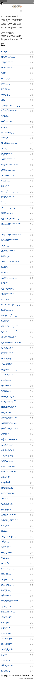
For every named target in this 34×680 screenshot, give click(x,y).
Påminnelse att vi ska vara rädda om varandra (7, 310)
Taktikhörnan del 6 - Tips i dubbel (5, 590)
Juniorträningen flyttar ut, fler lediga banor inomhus (8, 57)
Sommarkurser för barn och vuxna (5, 90)
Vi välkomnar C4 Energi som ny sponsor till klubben (8, 449)
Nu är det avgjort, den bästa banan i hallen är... (7, 601)
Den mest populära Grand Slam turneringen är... (7, 597)
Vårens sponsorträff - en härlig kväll (6, 429)
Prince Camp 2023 (3, 212)
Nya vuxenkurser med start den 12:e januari (7, 395)
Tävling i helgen (3, 255)
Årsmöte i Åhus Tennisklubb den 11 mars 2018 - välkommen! (9, 444)
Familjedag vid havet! (4, 148)
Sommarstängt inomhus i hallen (5, 246)
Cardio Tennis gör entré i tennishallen (6, 390)
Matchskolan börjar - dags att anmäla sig (6, 648)
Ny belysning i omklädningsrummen (5, 384)
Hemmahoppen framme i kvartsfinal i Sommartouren (8, 473)
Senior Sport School (3, 580)
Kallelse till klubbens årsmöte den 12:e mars (7, 500)
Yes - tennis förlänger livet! (4, 357)
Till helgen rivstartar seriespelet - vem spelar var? (7, 314)
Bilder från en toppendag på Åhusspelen (6, 556)
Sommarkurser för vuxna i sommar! (5, 94)
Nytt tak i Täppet (3, 435)
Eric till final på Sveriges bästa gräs (5, 470)
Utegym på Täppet (3, 294)
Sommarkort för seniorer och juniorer (6, 56)
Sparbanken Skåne (3, 180)
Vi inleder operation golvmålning (5, 387)
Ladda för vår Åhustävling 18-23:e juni (6, 567)
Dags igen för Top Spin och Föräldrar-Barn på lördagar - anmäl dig (9, 192)
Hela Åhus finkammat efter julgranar (6, 343)
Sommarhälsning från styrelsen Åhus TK (6, 284)
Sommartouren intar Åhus (4, 321)
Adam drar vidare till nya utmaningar (6, 338)
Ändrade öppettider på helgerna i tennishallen (7, 401)
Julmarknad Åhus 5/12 (4, 268)
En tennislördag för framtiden (5, 240)
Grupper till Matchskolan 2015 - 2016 (6, 639)
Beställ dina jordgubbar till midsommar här (6, 427)
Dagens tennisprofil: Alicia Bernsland (6, 645)
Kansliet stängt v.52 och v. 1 (4, 112)
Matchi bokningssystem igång (5, 670)
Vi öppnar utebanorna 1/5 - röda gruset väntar (7, 333)
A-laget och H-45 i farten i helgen (5, 568)
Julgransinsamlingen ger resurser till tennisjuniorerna (8, 225)
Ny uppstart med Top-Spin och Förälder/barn (7, 121)
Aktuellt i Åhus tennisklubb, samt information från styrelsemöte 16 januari (11, 223)
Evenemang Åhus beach (4, 244)
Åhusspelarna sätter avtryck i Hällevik (6, 467)
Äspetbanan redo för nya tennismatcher (6, 570)
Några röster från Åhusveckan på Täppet (6, 554)
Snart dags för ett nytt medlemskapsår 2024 (7, 182)
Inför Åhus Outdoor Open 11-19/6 (5, 251)
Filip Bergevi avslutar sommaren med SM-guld (7, 319)
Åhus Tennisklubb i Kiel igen (4, 672)
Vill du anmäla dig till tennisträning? (5, 666)
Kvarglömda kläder (3, 541)
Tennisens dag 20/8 (3, 241)
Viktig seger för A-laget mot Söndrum (6, 454)
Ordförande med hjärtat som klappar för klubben (7, 585)
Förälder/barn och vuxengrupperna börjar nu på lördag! (8, 175)
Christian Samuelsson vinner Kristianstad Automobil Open (8, 419)
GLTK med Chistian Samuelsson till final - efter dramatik (8, 514)
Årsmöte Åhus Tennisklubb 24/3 (5, 163)
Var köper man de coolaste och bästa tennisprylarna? (8, 602)
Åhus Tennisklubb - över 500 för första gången (7, 455)
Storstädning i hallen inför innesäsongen (6, 546)
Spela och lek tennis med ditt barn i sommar (7, 288)
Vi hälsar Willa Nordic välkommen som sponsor (7, 535)
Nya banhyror (3, 55)
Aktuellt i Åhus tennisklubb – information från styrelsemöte (9, 278)
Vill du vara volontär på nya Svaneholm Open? (7, 375)
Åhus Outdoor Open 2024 (4, 149)
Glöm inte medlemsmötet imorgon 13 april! (6, 153)
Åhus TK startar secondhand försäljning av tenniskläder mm (9, 292)
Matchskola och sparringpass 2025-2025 (6, 84)
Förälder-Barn (3, 179)
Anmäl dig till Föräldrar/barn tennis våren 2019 (7, 385)
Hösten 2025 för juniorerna (4, 88)
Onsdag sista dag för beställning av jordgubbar (7, 198)
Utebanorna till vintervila (4, 460)
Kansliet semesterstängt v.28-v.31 (5, 89)
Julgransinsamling (3, 68)
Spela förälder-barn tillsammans (5, 306)
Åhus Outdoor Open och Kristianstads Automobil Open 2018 (9, 417)
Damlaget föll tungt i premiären (5, 430)
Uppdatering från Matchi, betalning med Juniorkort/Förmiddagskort (10, 190)
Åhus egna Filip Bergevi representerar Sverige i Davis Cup (8, 170)
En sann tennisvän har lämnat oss (5, 365)
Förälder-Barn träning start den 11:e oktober (7, 649)
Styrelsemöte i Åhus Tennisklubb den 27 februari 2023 (8, 218)
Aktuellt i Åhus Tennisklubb (4, 136)
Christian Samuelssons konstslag (5, 300)
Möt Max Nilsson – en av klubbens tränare (6, 503)
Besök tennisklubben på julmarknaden (6, 621)
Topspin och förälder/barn (4, 220)
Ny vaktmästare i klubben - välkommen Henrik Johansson (8, 471)
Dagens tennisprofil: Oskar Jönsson (5, 656)
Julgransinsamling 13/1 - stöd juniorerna (6, 391)
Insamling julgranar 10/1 (4, 309)
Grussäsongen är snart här (4, 62)
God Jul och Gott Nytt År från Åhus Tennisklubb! (7, 346)
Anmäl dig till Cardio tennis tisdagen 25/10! (6, 527)
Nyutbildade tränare (3, 230)
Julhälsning (2, 229)
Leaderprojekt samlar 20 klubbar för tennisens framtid (8, 61)
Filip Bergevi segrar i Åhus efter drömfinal (6, 368)
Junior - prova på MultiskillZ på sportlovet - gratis (7, 446)
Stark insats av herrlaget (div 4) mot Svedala (7, 352)
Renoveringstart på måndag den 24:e (6, 78)
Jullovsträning (3, 73)
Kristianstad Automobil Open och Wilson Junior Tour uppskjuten (9, 330)
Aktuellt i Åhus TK (3, 276)
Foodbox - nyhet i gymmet (4, 262)
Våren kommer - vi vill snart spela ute (6, 380)
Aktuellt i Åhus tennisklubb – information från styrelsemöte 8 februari (10, 261)
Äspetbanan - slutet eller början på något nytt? (7, 579)
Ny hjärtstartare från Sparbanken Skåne (6, 341)
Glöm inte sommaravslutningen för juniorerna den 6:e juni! (9, 143)
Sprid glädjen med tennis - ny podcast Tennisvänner (8, 440)
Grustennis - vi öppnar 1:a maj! (5, 433)
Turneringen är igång (4, 557)
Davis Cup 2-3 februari (4, 174)
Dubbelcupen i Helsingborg (4, 661)
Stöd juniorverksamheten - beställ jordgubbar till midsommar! (9, 569)
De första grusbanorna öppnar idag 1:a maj (7, 374)
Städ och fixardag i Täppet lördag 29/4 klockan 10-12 (8, 213)
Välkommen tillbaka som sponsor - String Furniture (7, 493)
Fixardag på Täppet (3, 655)
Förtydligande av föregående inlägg (5, 77)
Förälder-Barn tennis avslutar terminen (6, 373)
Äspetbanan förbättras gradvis (5, 562)
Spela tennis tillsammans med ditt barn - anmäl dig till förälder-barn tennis (11, 342)
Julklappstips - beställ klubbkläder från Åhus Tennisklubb (8, 397)
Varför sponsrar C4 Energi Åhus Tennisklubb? (7, 402)
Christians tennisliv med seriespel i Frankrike (7, 487)
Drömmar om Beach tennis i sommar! (6, 513)
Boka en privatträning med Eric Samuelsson (7, 392)
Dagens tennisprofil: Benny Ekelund (5, 650)
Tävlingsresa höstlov (3, 125)
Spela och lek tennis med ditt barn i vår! (6, 263)
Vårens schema (3, 69)
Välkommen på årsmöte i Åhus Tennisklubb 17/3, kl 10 (8, 381)
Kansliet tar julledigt (3, 72)
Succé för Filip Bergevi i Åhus (5, 320)
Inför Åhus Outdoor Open (4, 282)
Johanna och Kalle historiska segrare (6, 548)
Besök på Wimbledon (4, 505)
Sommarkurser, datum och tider (5, 139)
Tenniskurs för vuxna (4, 277)
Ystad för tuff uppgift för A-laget (5, 628)
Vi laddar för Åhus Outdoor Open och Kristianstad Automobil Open (10, 370)
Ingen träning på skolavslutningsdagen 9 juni (7, 201)
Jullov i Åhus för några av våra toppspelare (6, 616)
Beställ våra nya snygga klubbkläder (6, 348)
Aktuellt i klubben (3, 245)
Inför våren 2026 (3, 74)
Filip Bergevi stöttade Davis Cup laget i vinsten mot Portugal (9, 439)
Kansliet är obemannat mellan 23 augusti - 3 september (8, 466)
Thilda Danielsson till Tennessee (5, 181)
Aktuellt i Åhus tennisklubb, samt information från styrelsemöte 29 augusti (11, 236)
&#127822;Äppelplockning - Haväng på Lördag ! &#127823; (8, 132)
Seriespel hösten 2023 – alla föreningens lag (7, 193)
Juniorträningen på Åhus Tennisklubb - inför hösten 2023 (8, 195)
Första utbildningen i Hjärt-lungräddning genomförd (8, 564)
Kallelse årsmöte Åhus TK (4, 260)
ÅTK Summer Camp (3, 99)
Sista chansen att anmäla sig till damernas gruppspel (8, 543)
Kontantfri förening (3, 186)
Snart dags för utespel (4, 434)
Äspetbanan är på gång (4, 489)
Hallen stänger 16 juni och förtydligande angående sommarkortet (9, 95)
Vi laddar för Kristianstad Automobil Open (6, 322)
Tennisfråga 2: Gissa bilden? (4, 542)
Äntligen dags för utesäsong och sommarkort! (7, 152)
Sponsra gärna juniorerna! (4, 272)
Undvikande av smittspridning (5, 332)
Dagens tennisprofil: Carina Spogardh (6, 640)
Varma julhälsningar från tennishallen (6, 509)
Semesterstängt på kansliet (4, 142)
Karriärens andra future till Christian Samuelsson (7, 411)
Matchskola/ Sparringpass (4, 131)
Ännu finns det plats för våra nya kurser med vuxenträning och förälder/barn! (11, 106)
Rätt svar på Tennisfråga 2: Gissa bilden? (6, 540)
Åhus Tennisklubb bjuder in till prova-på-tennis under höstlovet (9, 524)
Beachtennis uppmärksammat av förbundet (7, 665)
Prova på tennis (3, 123)
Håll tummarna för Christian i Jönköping (6, 595)
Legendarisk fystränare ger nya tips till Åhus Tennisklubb (8, 537)
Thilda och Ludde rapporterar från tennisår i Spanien (8, 376)
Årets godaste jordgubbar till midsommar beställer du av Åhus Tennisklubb (11, 287)
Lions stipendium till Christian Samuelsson (6, 553)
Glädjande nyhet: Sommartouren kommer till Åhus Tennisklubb (9, 325)
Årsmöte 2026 (3, 66)
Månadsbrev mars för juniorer (5, 166)
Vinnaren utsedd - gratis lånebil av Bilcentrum (7, 359)
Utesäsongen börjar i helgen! (5, 299)
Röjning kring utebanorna (4, 459)
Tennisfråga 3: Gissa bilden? (4, 532)
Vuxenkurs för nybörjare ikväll (5, 79)
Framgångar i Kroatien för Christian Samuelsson (7, 664)
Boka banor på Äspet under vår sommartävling (7, 147)
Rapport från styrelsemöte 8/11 (5, 273)
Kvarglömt (2, 457)
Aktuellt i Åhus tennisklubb (6, 11)
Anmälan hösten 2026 (4, 50)
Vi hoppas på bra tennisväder (5, 547)
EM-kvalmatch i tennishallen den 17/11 (6, 627)
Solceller (2, 191)
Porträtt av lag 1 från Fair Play (5, 484)
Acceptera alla (30, 678)
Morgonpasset (3, 233)
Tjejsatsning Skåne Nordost (4, 137)
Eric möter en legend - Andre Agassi (5, 443)
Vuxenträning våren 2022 (4, 267)
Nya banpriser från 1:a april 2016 (5, 584)
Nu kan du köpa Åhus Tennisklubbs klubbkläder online (8, 406)
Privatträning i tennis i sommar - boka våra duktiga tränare (9, 249)
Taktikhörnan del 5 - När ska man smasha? (6, 596)
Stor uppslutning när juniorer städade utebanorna (7, 304)
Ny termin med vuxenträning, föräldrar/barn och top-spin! (8, 133)
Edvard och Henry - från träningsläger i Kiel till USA (7, 196)
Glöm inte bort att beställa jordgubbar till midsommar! (8, 96)
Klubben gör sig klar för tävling (5, 558)
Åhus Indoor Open (3, 169)
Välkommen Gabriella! (4, 331)
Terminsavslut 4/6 (3, 52)
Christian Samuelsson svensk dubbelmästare (7, 407)
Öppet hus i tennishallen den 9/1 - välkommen (7, 613)
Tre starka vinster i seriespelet (5, 521)
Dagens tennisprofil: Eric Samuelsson (6, 633)
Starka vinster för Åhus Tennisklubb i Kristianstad (7, 494)
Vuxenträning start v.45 (4, 120)
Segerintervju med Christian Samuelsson (6, 418)
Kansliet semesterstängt (4, 51)
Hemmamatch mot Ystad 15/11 (5, 632)
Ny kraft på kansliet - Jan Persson (5, 526)
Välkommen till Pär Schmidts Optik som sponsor (7, 510)
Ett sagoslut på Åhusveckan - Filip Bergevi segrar (7, 472)
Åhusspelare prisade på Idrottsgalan (6, 389)
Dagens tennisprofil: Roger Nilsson (5, 653)
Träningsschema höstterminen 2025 (5, 85)
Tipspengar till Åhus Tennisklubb (5, 629)
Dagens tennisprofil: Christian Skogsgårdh (6, 660)
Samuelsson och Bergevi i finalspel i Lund (6, 481)
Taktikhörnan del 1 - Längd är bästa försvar (6, 611)
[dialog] (17, 676)
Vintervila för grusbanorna (4, 126)
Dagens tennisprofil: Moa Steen (5, 637)
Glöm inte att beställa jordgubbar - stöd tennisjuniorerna (8, 559)
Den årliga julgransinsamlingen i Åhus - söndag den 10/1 (8, 612)
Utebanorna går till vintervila (4, 408)
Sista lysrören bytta (3, 403)
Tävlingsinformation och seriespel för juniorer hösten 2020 (9, 316)
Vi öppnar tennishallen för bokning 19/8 (6, 363)
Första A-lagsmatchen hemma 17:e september (7, 536)
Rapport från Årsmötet (4, 586)
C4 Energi (2, 117)
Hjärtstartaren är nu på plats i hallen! (6, 574)
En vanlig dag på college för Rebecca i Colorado (7, 450)
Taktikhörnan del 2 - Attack (4, 607)
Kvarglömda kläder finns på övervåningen (6, 445)
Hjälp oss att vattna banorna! (5, 424)
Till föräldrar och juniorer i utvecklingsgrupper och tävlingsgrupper (10, 110)
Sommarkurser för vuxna (4, 58)
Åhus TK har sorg (3, 279)
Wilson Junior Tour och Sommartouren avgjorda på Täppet (8, 551)
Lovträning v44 (3, 122)
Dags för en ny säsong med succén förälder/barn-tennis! (8, 659)
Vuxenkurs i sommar (3, 144)
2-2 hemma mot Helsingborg (4, 654)
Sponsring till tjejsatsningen (4, 109)
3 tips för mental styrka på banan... (5, 617)
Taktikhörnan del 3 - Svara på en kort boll (6, 605)
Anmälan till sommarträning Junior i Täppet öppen (7, 396)
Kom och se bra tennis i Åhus (5, 369)
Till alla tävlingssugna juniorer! (5, 128)
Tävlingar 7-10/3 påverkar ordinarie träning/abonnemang (8, 165)
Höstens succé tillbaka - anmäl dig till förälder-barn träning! (9, 591)
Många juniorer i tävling (4, 651)
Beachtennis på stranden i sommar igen (6, 552)
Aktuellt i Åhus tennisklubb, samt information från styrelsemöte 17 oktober (11, 234)
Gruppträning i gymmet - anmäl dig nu (6, 606)
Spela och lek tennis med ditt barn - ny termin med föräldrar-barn (9, 239)
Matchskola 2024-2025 (4, 127)
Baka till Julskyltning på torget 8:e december (6, 349)
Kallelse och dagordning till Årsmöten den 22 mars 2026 (8, 63)
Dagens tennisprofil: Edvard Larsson (6, 623)
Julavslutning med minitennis (5, 116)
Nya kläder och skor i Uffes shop (5, 499)
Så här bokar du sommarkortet (5, 563)
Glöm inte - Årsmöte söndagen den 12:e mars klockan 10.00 (9, 497)
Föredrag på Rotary (3, 438)
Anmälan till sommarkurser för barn (5, 104)
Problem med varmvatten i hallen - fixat (6, 412)
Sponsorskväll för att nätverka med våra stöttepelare (8, 456)
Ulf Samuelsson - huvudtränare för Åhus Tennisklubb (8, 610)
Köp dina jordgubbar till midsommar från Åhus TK (7, 203)
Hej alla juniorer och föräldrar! (5, 187)
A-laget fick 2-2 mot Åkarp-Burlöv (5, 644)
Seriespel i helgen (3, 530)
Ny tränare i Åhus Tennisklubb (5, 360)
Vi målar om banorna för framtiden (5, 379)
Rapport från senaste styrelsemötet (6, 228)
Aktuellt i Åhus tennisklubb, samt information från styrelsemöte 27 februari (11, 219)
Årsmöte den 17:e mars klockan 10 (5, 386)
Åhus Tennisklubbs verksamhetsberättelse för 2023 (8, 158)
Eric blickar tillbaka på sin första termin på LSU (7, 488)
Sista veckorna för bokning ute (5, 465)
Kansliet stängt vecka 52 (4, 266)
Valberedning (3, 311)
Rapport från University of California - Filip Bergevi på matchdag (9, 600)
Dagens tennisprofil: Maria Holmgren (6, 634)
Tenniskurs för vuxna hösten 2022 (5, 235)
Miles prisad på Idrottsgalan (4, 498)
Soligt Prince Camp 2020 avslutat (5, 326)
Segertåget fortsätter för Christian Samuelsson (7, 478)
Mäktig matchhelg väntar (4, 531)
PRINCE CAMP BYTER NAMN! (4, 160)
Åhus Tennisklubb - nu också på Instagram (6, 422)
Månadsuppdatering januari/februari (6, 171)
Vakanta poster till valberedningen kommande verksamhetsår (9, 164)
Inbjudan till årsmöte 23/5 (4, 298)
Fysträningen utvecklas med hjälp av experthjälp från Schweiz (9, 519)
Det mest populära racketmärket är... (6, 594)
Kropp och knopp (3, 271)
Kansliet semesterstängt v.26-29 (5, 197)
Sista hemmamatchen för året (5, 618)
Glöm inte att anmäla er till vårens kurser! (6, 67)
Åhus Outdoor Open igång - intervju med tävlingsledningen (9, 423)
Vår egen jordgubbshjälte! (4, 573)
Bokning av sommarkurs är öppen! (5, 256)
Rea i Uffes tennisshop (4, 353)
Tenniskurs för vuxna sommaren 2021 (6, 295)
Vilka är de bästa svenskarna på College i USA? (7, 578)
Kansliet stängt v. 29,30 (4, 138)
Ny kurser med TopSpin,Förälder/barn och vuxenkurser (8, 111)
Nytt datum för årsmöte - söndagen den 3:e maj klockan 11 (9, 336)
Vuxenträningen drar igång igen (5, 222)
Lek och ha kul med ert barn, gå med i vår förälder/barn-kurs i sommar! (10, 208)
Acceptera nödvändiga (23, 678)
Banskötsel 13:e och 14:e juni (5, 477)
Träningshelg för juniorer (4, 315)
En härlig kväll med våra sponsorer (5, 482)
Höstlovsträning (3, 83)
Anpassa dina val (3, 678)
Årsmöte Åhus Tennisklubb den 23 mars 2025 (7, 105)
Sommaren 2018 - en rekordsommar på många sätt (8, 413)
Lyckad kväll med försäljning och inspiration (7, 461)
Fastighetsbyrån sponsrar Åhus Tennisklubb (7, 504)
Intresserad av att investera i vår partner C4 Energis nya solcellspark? (10, 305)
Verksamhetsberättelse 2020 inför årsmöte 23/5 (7, 293)
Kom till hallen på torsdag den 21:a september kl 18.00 (8, 462)
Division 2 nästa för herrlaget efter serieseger (7, 347)
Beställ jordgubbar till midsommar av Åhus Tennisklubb (8, 250)
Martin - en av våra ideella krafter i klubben (6, 520)
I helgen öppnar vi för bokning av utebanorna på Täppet (8, 575)
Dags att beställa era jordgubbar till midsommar (7, 483)
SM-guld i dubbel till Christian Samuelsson (6, 643)
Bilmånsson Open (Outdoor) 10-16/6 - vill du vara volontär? (8, 206)
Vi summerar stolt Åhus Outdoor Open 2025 (7, 93)
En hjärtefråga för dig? (4, 589)
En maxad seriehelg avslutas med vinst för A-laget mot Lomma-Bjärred (10, 354)
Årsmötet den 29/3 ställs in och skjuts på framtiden (7, 337)
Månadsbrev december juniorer (5, 185)
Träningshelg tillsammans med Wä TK (6, 224)
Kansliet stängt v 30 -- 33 (4, 283)
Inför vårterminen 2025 (4, 115)
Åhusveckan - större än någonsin (5, 476)
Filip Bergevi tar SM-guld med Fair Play (6, 451)
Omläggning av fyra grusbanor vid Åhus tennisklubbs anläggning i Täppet (11, 257)
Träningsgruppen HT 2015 (4, 667)
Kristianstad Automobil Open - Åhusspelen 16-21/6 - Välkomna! (9, 428)
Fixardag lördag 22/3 (3, 101)
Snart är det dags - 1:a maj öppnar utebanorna (7, 492)
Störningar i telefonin (4, 290)
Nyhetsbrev (2, 82)
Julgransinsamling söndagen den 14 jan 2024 (7, 176)
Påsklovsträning (3, 100)
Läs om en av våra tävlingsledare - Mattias (6, 638)
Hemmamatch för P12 (4, 515)
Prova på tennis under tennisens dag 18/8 (6, 364)
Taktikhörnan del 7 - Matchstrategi (5, 583)
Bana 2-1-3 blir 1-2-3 (3, 508)
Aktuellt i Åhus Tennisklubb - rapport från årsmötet (7, 289)
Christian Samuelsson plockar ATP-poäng (6, 358)
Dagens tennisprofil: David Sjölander (6, 624)
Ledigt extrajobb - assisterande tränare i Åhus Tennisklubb (9, 416)
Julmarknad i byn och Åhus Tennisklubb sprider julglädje (8, 400)
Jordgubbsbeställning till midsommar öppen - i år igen (8, 327)
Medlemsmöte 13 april (4, 154)
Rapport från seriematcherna (5, 525)
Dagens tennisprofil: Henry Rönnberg (6, 622)
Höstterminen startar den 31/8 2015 (5, 671)
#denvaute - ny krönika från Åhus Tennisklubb (7, 516)
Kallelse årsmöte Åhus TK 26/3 (5, 217)
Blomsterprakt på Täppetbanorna (5, 486)
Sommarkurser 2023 (3, 214)
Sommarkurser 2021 (3, 303)
